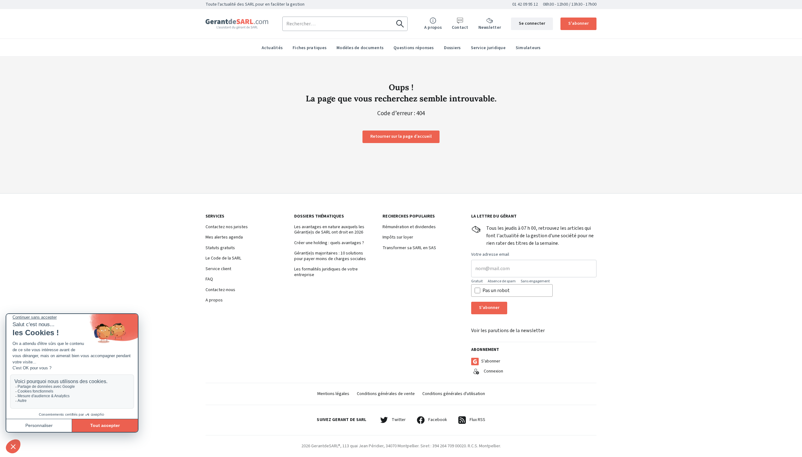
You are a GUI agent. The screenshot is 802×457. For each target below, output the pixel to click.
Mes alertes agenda (224, 237)
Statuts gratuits (220, 248)
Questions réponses (413, 48)
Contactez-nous (220, 290)
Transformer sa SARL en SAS (409, 248)
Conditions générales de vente (386, 394)
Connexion (493, 371)
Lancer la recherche (400, 24)
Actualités (272, 48)
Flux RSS (477, 420)
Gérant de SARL (237, 24)
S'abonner (578, 23)
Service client (218, 269)
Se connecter (532, 23)
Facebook (437, 420)
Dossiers (452, 48)
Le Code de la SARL (223, 258)
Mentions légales (333, 394)
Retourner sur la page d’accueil (401, 136)
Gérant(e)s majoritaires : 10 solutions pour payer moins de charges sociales (330, 256)
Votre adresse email (490, 255)
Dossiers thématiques (319, 216)
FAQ (209, 279)
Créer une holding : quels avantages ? (329, 243)
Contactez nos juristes (227, 227)
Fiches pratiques (309, 48)
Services (215, 216)
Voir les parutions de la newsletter (508, 330)
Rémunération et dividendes (409, 227)
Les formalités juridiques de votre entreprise (326, 272)
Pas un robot (496, 290)
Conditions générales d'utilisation (453, 394)
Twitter (399, 420)
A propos (214, 300)
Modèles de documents (359, 48)
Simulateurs (528, 48)
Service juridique (488, 48)
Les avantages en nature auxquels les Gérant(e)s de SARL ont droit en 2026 (329, 229)
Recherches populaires (409, 216)
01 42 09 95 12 (525, 4)
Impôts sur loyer (398, 237)
